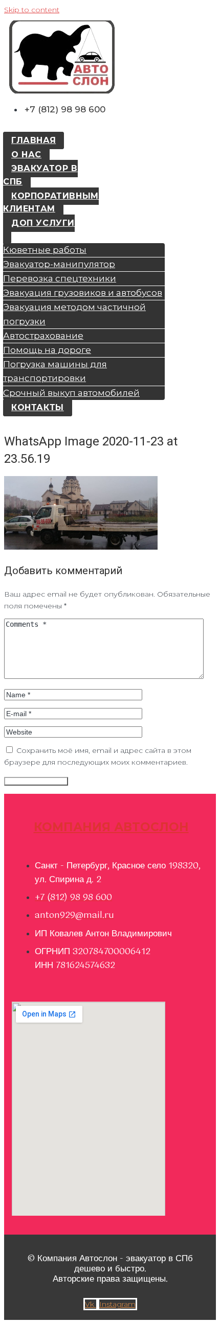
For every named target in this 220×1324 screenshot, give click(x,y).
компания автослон (111, 827)
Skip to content (31, 9)
